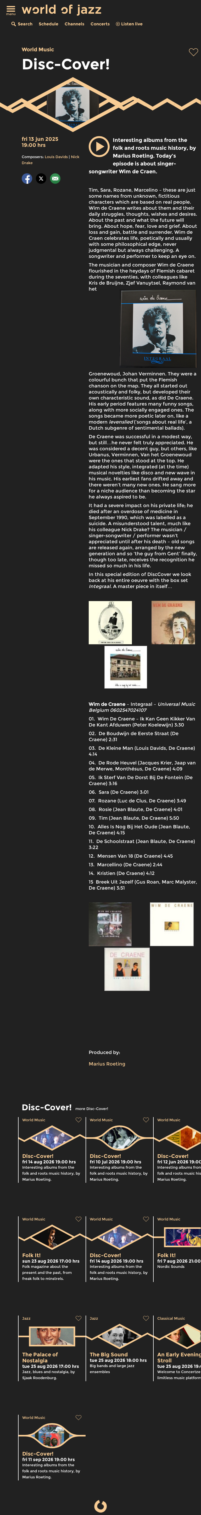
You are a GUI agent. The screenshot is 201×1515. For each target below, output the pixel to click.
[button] (99, 146)
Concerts (100, 23)
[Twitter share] (41, 179)
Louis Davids (56, 156)
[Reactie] (55, 179)
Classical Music (171, 1318)
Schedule (48, 23)
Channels (74, 23)
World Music (38, 49)
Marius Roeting (107, 1064)
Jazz (26, 1318)
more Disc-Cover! (91, 1108)
